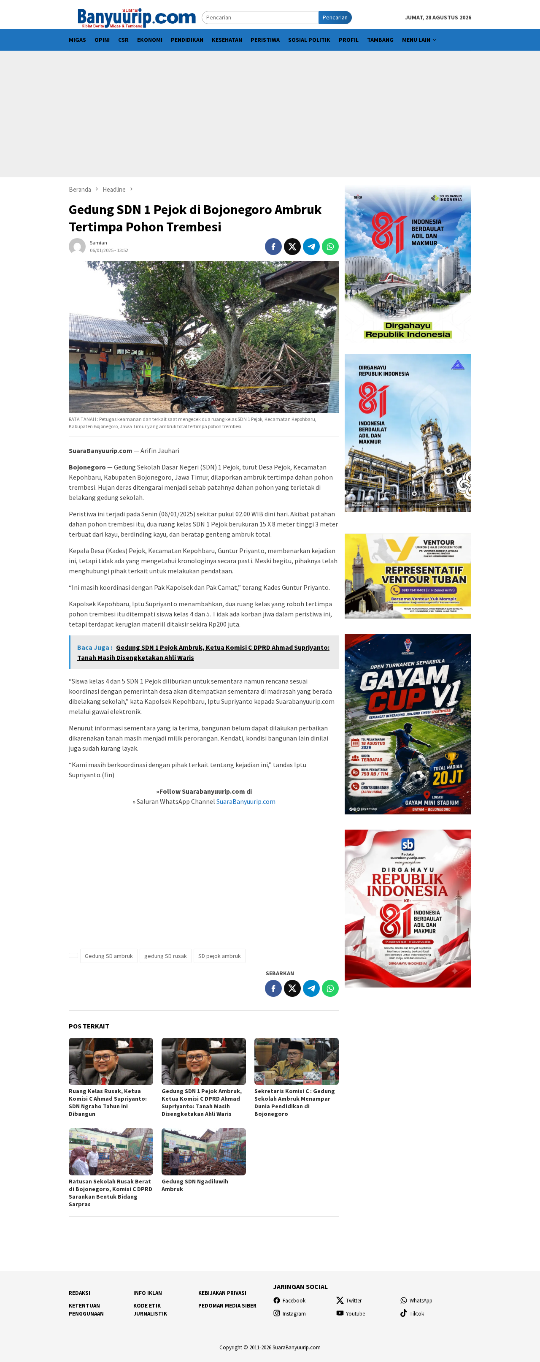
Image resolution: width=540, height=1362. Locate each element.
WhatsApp (421, 1300)
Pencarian (335, 17)
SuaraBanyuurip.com (245, 801)
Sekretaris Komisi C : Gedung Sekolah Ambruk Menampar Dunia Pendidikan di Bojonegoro (294, 1102)
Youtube (355, 1313)
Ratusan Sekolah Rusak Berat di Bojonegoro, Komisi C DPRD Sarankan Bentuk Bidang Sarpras (110, 1193)
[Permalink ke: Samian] (77, 246)
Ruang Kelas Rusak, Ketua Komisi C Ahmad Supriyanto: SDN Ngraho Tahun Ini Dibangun (108, 1102)
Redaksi (79, 1293)
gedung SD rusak (165, 956)
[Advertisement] (270, 114)
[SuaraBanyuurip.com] (135, 17)
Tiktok (417, 1313)
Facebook (294, 1300)
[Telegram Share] (311, 246)
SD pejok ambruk (219, 956)
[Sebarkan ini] (273, 246)
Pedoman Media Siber (227, 1305)
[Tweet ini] (292, 246)
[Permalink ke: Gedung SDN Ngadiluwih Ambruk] (204, 1151)
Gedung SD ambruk (109, 956)
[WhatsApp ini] (330, 246)
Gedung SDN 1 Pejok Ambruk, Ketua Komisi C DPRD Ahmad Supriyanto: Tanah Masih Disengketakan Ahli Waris (202, 1102)
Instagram (294, 1313)
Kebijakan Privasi (222, 1293)
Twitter (354, 1300)
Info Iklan (147, 1293)
